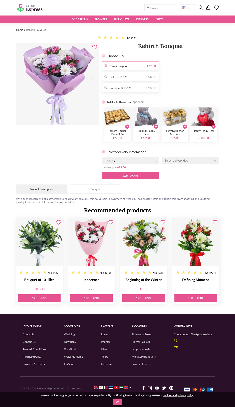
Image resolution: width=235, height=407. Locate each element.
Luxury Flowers (141, 363)
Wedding (69, 334)
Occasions (80, 19)
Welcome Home (73, 356)
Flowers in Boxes (142, 334)
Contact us (29, 341)
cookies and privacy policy (178, 395)
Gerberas (106, 363)
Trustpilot (197, 334)
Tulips (104, 356)
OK (117, 402)
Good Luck (70, 349)
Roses (104, 334)
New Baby (70, 341)
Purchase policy (32, 356)
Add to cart (130, 175)
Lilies (104, 349)
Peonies (105, 341)
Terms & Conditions (34, 349)
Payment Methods (34, 363)
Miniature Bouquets (144, 356)
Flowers (101, 19)
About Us (28, 334)
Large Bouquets (141, 349)
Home (19, 29)
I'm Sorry (69, 363)
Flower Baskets (141, 341)
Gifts (160, 19)
